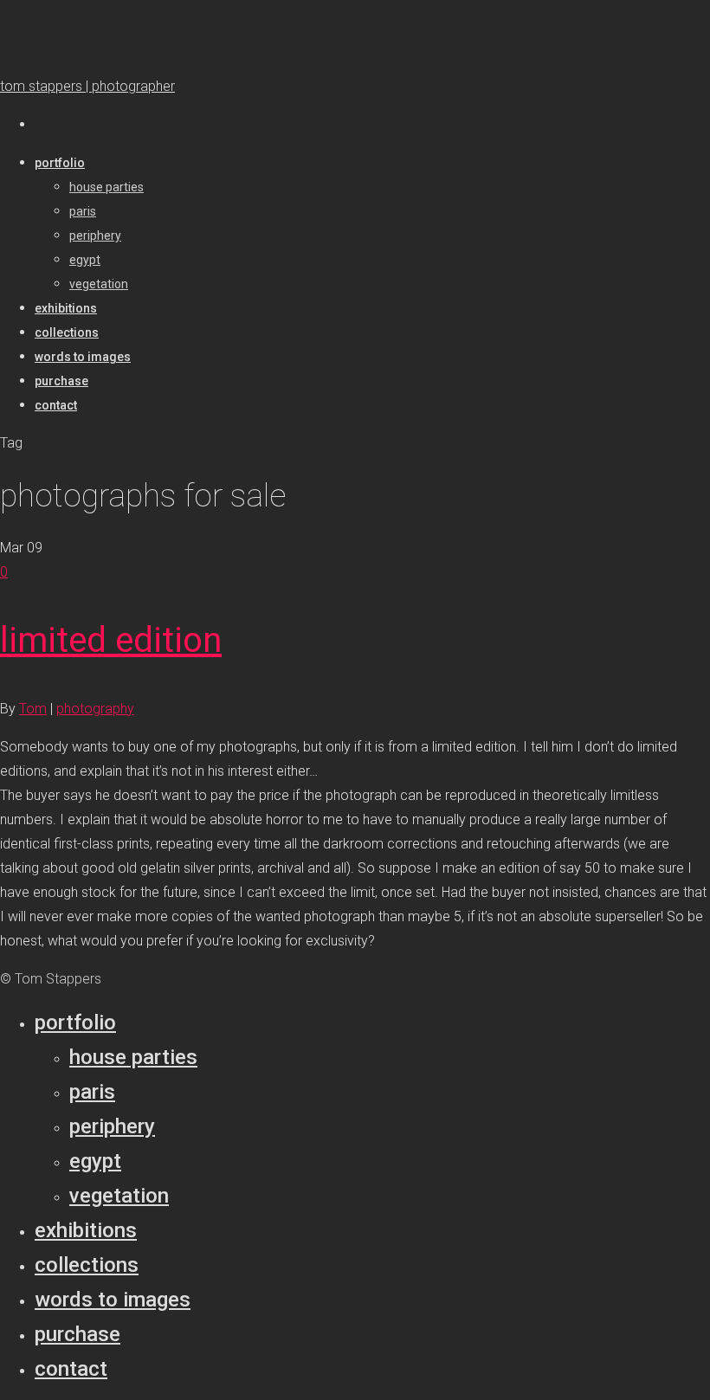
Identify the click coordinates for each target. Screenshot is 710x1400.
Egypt (95, 1161)
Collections (87, 1265)
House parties (133, 1057)
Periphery (112, 1126)
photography (95, 708)
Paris (92, 1092)
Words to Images (112, 1299)
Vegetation (119, 1196)
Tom (33, 708)
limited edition (111, 640)
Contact (71, 1369)
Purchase (77, 1334)
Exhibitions (86, 1230)
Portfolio (75, 1022)
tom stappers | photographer (87, 86)
